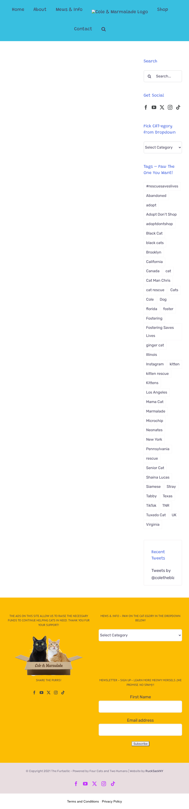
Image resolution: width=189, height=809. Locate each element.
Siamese (153, 486)
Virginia (152, 524)
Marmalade (155, 411)
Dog (163, 299)
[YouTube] (154, 107)
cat (168, 271)
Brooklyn (153, 252)
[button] (103, 29)
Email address (140, 720)
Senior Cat (155, 468)
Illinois (151, 354)
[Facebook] (146, 107)
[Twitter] (162, 107)
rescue (152, 458)
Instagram (155, 364)
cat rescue (155, 290)
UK (174, 515)
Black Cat (154, 233)
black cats (155, 243)
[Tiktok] (178, 107)
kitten (175, 364)
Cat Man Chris (158, 280)
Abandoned (156, 195)
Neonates (154, 430)
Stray (171, 486)
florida (151, 309)
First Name (140, 696)
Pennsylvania (157, 449)
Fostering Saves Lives (160, 331)
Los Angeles (156, 392)
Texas (167, 496)
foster (168, 309)
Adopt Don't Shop (161, 214)
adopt (151, 205)
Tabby (151, 496)
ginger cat (155, 345)
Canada (152, 271)
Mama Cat (154, 402)
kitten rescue (157, 373)
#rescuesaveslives (162, 186)
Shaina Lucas (157, 477)
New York (154, 439)
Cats (174, 290)
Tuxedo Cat (156, 515)
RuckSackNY (154, 771)
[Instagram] (170, 107)
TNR (165, 505)
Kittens (152, 383)
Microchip (154, 420)
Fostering (154, 318)
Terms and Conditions (83, 801)
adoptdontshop (159, 224)
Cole (150, 299)
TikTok (151, 505)
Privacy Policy (112, 801)
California (154, 261)
